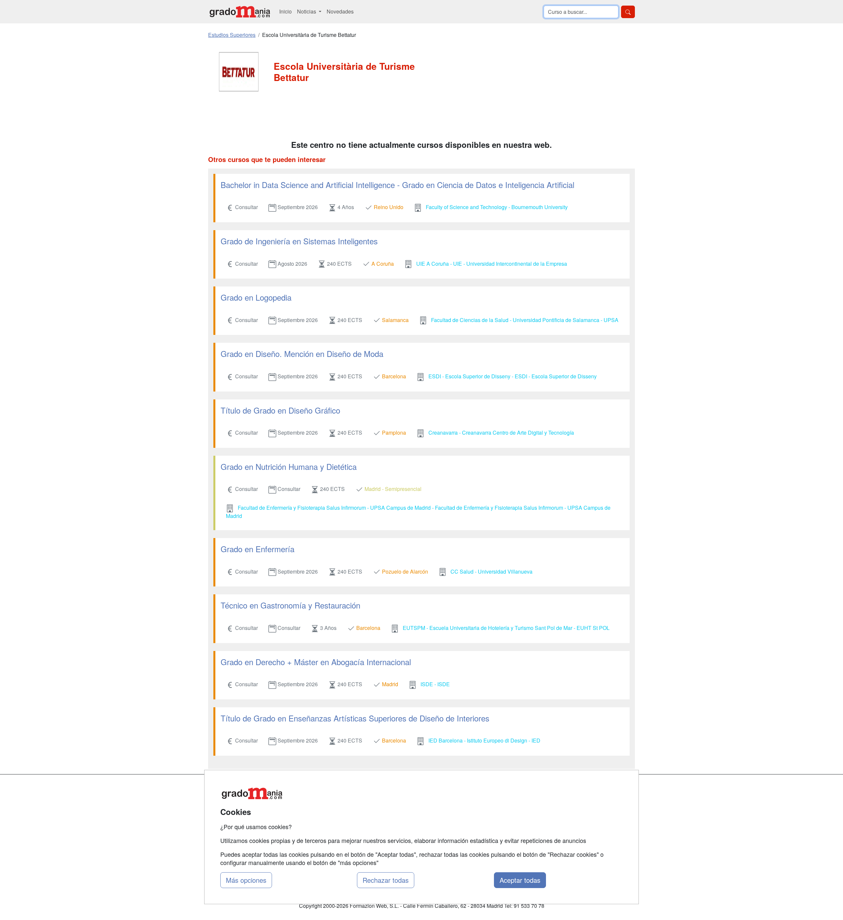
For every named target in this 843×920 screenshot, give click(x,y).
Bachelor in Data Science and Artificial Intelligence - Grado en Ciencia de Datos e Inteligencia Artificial (397, 184)
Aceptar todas (520, 880)
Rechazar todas (386, 880)
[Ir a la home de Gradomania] (239, 12)
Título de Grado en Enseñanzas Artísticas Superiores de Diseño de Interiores (355, 718)
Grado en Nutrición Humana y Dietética (289, 466)
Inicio (285, 11)
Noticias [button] (307, 11)
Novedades (340, 11)
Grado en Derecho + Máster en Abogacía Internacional (316, 661)
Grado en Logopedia (256, 297)
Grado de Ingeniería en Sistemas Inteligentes (299, 241)
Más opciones (246, 880)
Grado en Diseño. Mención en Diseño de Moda (302, 353)
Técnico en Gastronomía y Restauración (290, 605)
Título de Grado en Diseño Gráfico (280, 410)
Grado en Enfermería (257, 549)
